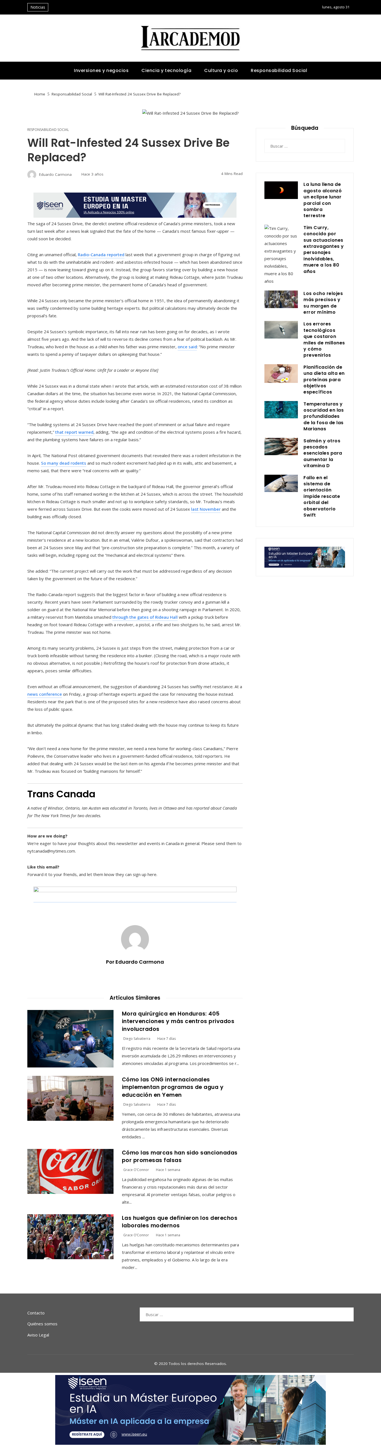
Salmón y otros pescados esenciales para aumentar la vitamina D (322, 453)
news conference (44, 694)
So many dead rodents (63, 463)
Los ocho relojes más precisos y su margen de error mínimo (323, 302)
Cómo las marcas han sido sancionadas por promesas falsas (180, 1156)
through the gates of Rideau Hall (145, 617)
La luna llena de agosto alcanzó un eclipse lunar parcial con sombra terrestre (322, 200)
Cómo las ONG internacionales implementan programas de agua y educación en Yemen (173, 1087)
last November (206, 509)
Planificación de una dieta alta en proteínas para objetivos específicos (324, 379)
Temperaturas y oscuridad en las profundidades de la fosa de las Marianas (323, 416)
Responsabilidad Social (48, 129)
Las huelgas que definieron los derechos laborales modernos (180, 1221)
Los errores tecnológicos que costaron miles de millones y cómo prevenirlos (324, 339)
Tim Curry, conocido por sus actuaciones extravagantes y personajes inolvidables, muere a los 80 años (323, 249)
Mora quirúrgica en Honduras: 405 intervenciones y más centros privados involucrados (178, 1021)
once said (187, 346)
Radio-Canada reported (101, 254)
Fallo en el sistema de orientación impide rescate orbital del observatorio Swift (321, 496)
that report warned (74, 432)
